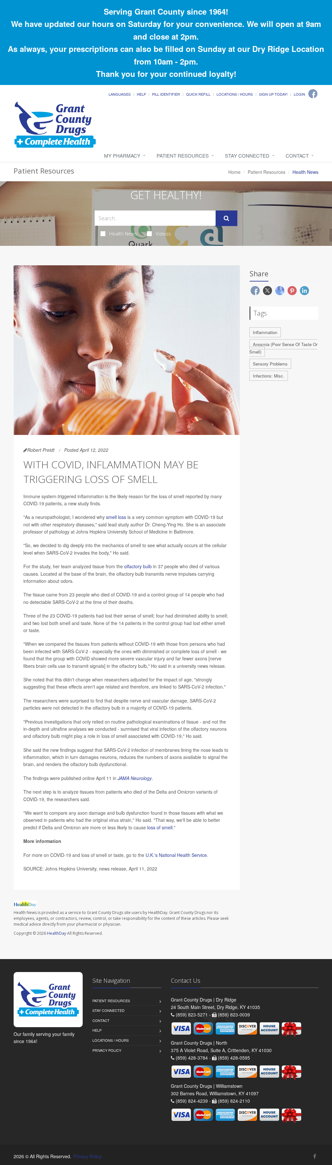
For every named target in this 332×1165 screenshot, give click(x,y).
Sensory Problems (270, 364)
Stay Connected (247, 155)
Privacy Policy (106, 1050)
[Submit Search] (226, 218)
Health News (123, 233)
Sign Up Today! (273, 94)
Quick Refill (198, 94)
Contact (297, 155)
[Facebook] (312, 93)
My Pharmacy (122, 155)
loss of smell (159, 827)
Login (299, 94)
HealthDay (56, 933)
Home (234, 172)
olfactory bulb (138, 566)
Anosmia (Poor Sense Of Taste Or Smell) (283, 348)
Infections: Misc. (268, 376)
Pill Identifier (166, 94)
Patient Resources (183, 155)
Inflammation (265, 332)
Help (141, 94)
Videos (163, 233)
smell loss (116, 517)
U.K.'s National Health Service (176, 855)
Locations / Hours (235, 94)
